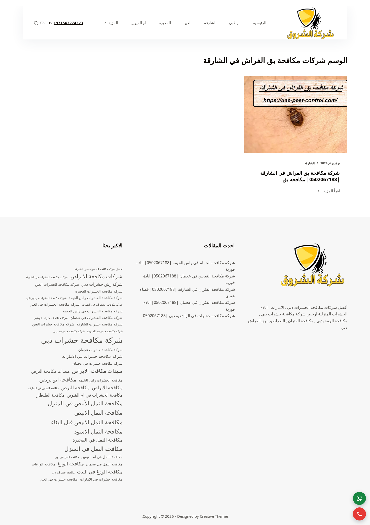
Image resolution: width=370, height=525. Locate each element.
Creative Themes (214, 516)
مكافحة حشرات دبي (63, 472)
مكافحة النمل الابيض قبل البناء (87, 422)
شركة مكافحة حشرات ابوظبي (51, 318)
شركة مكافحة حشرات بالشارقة (105, 331)
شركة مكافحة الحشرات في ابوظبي (46, 298)
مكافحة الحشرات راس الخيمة (101, 380)
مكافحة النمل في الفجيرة (97, 440)
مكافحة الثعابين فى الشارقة (43, 388)
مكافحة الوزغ (71, 463)
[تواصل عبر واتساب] (359, 498)
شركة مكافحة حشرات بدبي (69, 331)
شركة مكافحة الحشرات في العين (55, 304)
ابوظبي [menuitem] (235, 22)
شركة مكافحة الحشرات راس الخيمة (96, 297)
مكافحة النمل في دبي (67, 457)
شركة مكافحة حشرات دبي (82, 340)
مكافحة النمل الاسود (98, 431)
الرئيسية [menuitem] (259, 22)
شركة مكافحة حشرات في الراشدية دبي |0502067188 (189, 315)
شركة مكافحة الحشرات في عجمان (96, 317)
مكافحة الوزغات (43, 464)
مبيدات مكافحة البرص (50, 371)
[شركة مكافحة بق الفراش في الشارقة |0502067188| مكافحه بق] (295, 114)
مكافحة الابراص (107, 387)
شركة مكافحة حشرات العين (53, 324)
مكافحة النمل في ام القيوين (102, 456)
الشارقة (310, 163)
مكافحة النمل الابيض (98, 412)
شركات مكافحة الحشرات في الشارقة (47, 277)
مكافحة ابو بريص (57, 379)
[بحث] (36, 23)
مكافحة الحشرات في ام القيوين (95, 395)
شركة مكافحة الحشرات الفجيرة (99, 291)
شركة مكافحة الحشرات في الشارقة (102, 304)
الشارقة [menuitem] (210, 22)
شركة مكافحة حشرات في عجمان (97, 363)
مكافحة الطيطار (50, 395)
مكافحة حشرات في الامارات (101, 479)
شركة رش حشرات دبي (102, 284)
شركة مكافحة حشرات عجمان (100, 349)
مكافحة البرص (75, 387)
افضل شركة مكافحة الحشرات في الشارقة (99, 269)
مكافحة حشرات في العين (59, 479)
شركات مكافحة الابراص (96, 276)
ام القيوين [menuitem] (138, 22)
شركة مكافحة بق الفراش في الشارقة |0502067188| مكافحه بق (300, 176)
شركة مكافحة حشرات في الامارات (92, 356)
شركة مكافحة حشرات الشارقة (100, 324)
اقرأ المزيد (328, 191)
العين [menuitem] (187, 22)
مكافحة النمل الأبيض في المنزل (85, 403)
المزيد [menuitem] (113, 22)
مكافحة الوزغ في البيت (100, 471)
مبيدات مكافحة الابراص (97, 370)
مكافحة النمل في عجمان (104, 464)
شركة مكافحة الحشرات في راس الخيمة (93, 311)
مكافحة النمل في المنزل (93, 449)
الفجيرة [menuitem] (165, 22)
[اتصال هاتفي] (359, 513)
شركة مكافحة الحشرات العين (57, 284)
